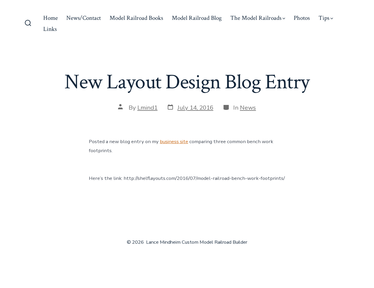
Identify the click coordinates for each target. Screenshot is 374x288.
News (248, 107)
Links (50, 29)
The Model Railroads (255, 18)
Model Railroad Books (136, 18)
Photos (302, 18)
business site (174, 141)
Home (50, 18)
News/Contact (83, 18)
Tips (323, 18)
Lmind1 (147, 107)
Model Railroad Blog (197, 18)
